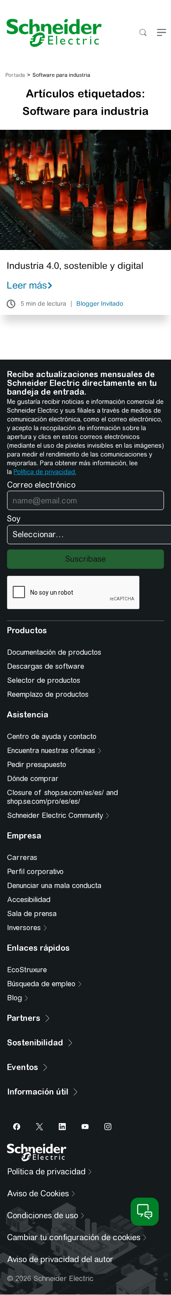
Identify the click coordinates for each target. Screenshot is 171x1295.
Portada (15, 75)
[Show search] (142, 33)
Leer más (27, 285)
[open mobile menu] (161, 33)
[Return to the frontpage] (51, 33)
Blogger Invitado (99, 304)
